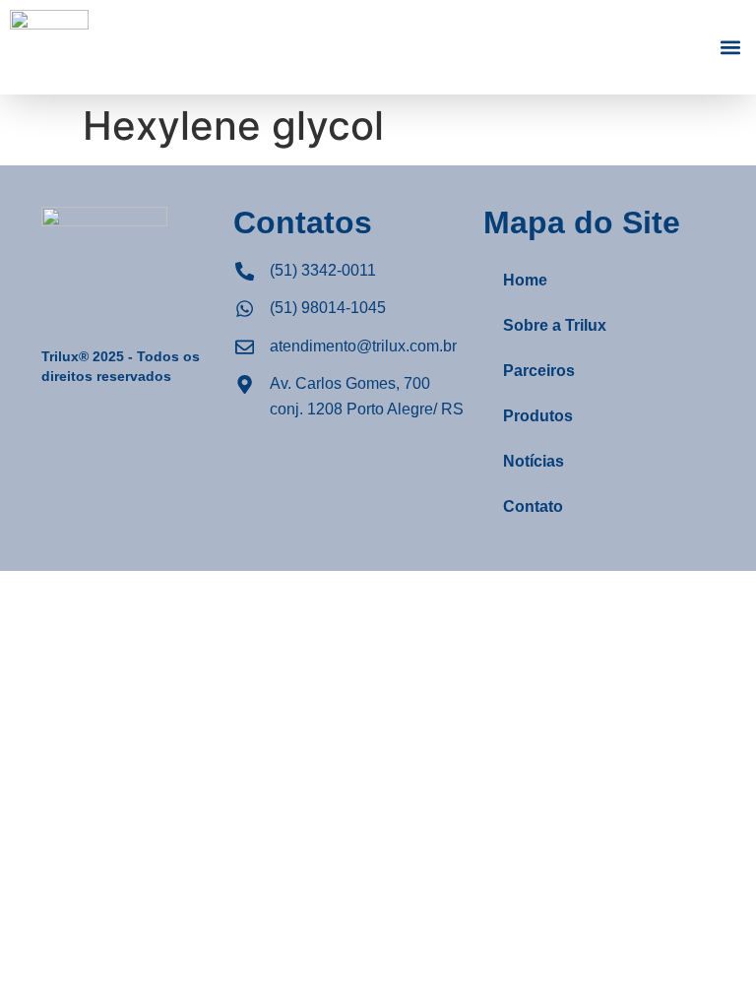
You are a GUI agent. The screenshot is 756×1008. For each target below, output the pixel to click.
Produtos (538, 416)
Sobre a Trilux (554, 325)
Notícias (533, 461)
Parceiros (539, 370)
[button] (730, 48)
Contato (533, 506)
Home (525, 280)
